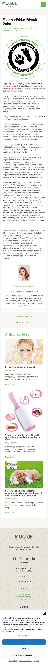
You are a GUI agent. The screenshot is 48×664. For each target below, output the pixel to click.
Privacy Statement (25, 661)
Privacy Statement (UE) (24, 597)
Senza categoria (9, 28)
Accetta (24, 642)
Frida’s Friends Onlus (14, 91)
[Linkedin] (33, 558)
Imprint (36, 661)
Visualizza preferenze (24, 655)
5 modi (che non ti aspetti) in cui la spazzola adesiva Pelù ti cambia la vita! (22, 437)
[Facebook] (14, 558)
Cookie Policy (13, 661)
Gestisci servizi (23, 635)
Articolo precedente (24, 316)
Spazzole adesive (24, 594)
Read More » (10, 384)
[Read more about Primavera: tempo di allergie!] (24, 351)
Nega (24, 649)
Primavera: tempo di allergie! (20, 367)
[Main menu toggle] (43, 4)
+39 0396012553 (24, 582)
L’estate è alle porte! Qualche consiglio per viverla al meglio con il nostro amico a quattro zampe (23, 493)
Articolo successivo (24, 322)
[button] (44, 613)
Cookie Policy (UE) (24, 599)
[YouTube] (27, 558)
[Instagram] (20, 558)
